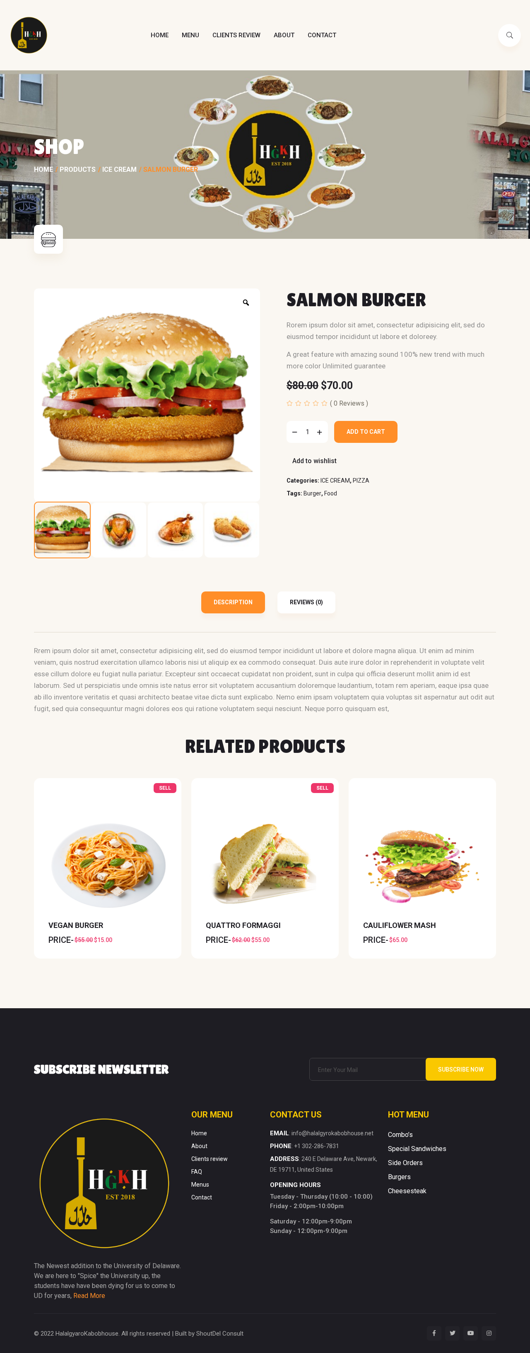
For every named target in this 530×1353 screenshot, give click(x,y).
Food (330, 493)
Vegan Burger (75, 925)
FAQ (196, 1171)
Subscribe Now (461, 1069)
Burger (312, 493)
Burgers (399, 1177)
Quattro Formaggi (243, 925)
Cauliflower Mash (399, 925)
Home (160, 35)
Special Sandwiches (417, 1149)
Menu (190, 35)
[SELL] (107, 865)
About (284, 35)
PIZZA (361, 480)
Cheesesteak (407, 1191)
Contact (322, 35)
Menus (200, 1184)
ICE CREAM (335, 480)
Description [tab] (233, 602)
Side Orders (405, 1163)
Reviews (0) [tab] (306, 602)
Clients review (236, 35)
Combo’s (400, 1135)
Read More (89, 1296)
